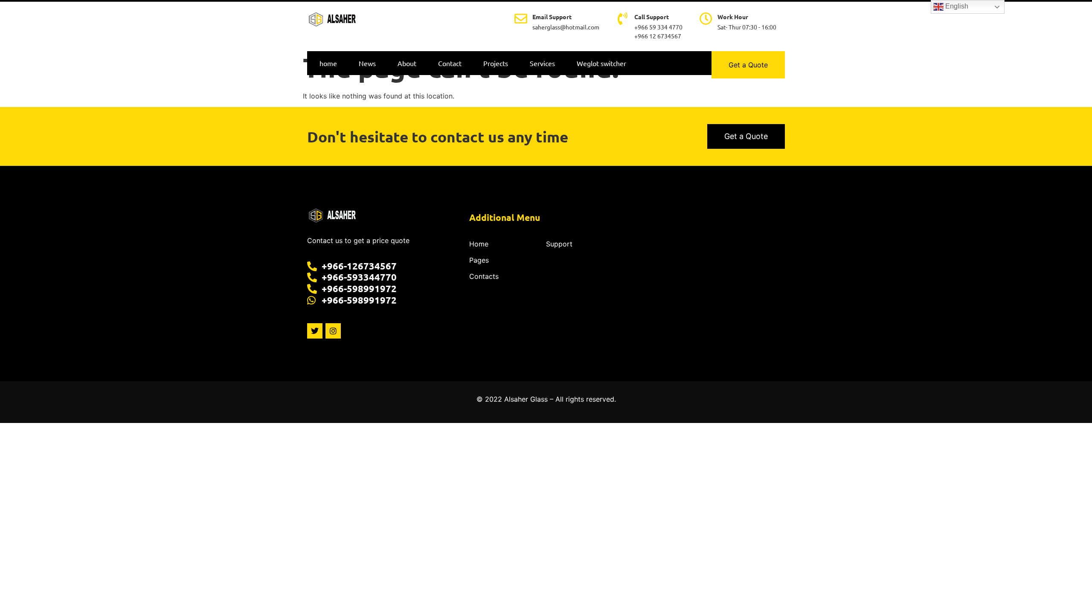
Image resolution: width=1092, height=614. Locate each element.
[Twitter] (314, 331)
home (328, 63)
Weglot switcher (601, 63)
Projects (495, 63)
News (367, 63)
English (956, 6)
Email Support (552, 16)
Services (542, 63)
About (407, 63)
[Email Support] (520, 18)
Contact (450, 63)
